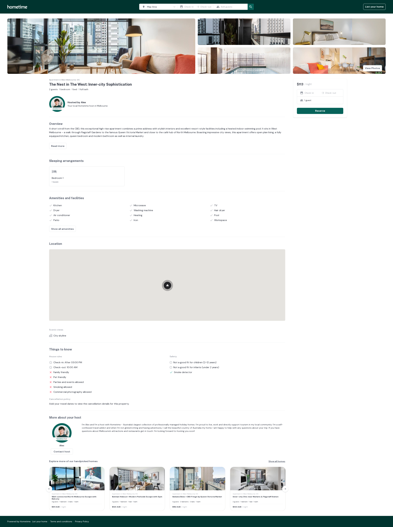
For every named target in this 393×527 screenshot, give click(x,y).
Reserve (320, 110)
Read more (57, 146)
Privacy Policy (82, 521)
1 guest (307, 100)
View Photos (372, 68)
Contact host (62, 451)
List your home (374, 6)
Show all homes (276, 461)
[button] (53, 478)
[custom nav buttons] (49, 489)
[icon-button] (181, 6)
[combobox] (157, 6)
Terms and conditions (61, 521)
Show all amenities (62, 229)
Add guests (226, 6)
